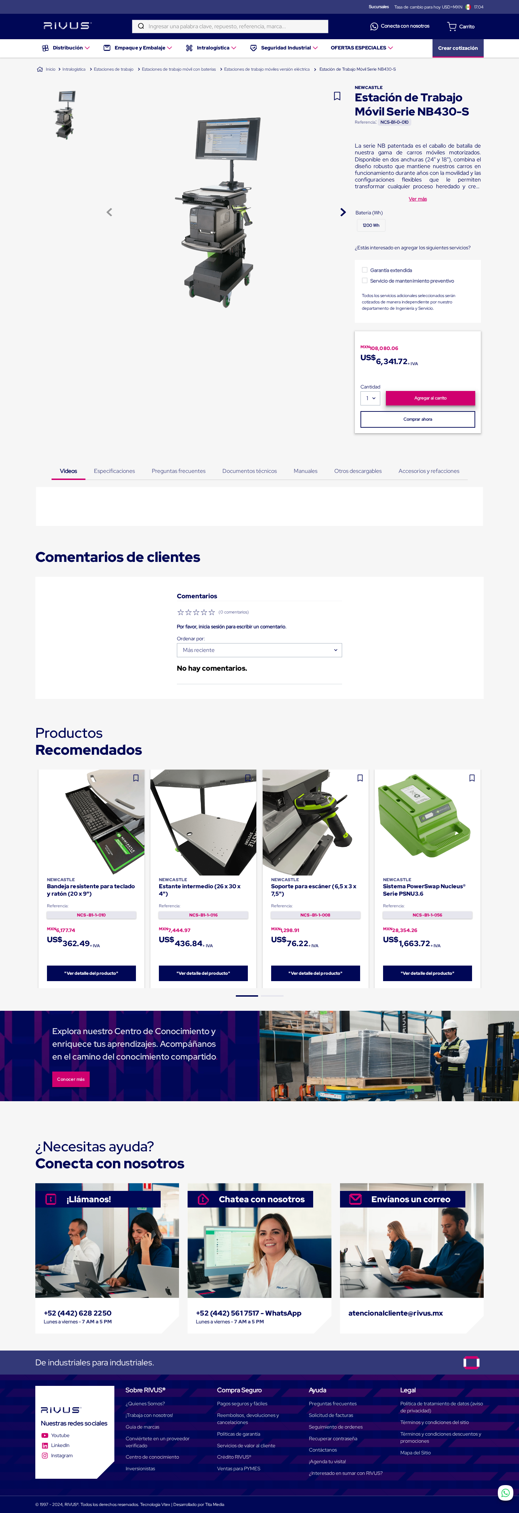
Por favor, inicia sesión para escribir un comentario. (232, 626)
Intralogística (213, 47)
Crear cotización (458, 48)
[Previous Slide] (35, 879)
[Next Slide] (484, 879)
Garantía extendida (391, 270)
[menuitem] (66, 48)
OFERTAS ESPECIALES (359, 47)
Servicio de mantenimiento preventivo (412, 281)
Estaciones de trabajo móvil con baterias (179, 69)
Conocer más (71, 1079)
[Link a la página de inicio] (46, 69)
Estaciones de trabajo (113, 69)
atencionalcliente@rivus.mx (395, 1313)
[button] (371, 225)
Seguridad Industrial (286, 47)
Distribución (68, 47)
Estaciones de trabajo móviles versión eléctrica (267, 69)
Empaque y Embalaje (140, 47)
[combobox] (230, 26)
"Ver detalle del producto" (91, 973)
